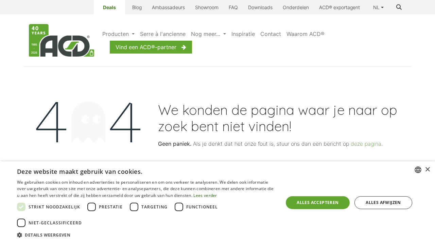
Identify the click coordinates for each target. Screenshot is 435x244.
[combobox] (418, 169)
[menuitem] (118, 34)
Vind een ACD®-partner (146, 47)
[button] (399, 7)
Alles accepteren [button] (317, 202)
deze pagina (366, 143)
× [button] (427, 169)
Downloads (260, 7)
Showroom (207, 7)
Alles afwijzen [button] (383, 202)
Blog (137, 7)
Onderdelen (296, 7)
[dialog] (217, 202)
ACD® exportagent (339, 7)
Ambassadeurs (168, 7)
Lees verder (205, 195)
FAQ (233, 7)
